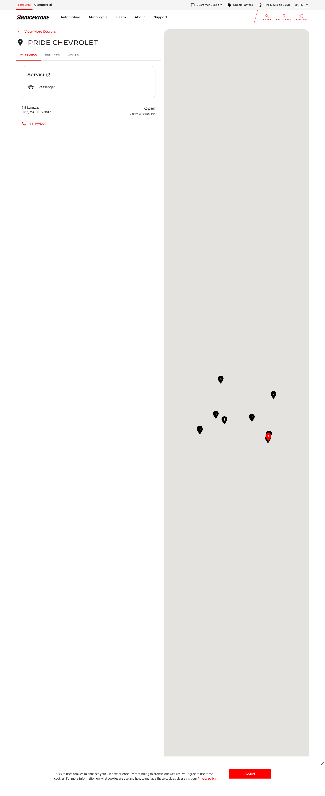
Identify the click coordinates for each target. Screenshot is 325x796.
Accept (250, 773)
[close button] (322, 763)
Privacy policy (207, 778)
